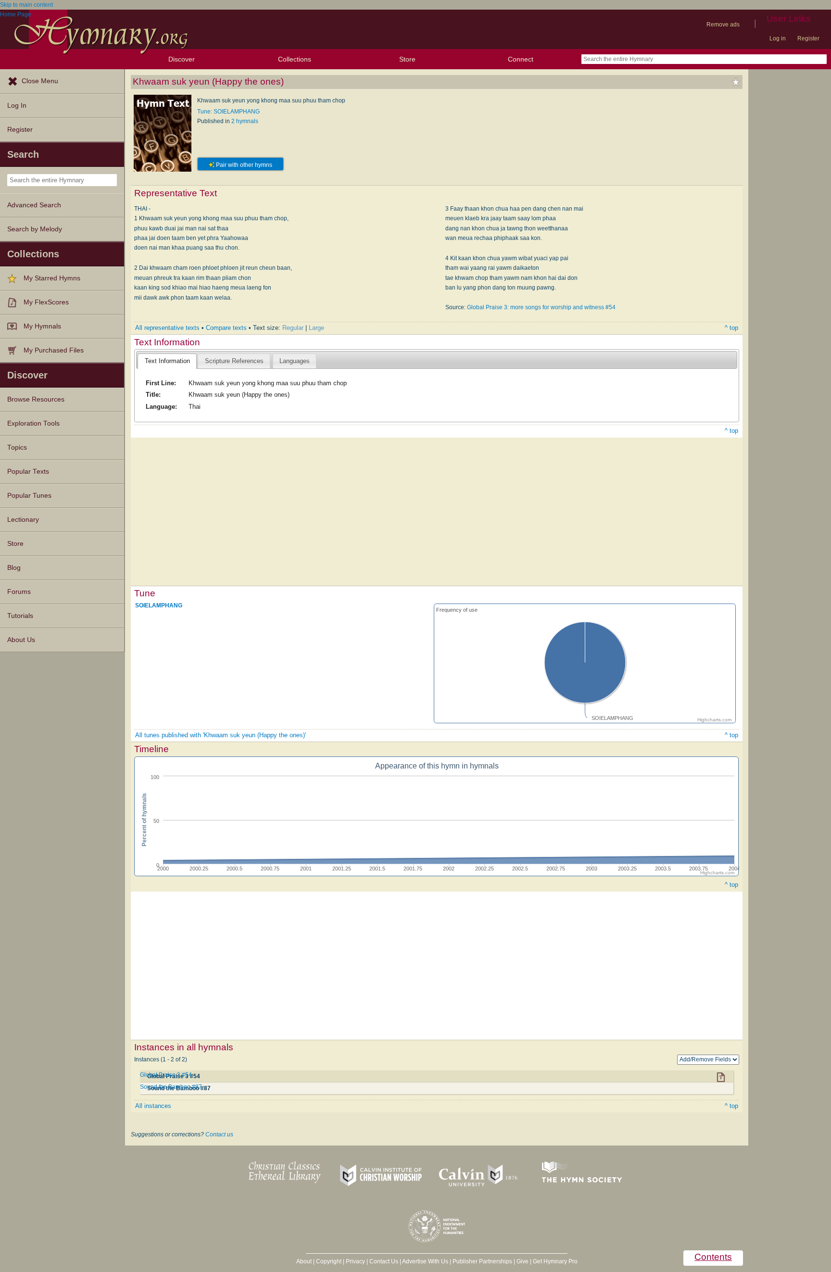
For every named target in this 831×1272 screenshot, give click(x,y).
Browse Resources (35, 399)
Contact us (219, 1134)
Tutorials (20, 615)
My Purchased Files (54, 350)
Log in (777, 38)
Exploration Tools (33, 423)
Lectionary (23, 519)
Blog (14, 567)
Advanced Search (34, 205)
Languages (294, 361)
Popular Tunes (29, 495)
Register (808, 38)
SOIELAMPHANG (158, 605)
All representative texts (167, 327)
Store (407, 59)
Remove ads (723, 24)
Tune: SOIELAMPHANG (228, 111)
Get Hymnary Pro (555, 1261)
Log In (16, 105)
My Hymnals (42, 326)
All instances (153, 1105)
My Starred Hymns (52, 278)
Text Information (167, 361)
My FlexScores (46, 302)
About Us (21, 639)
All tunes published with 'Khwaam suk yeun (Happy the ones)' (220, 735)
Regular (292, 327)
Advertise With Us (425, 1261)
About (304, 1261)
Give (522, 1261)
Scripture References (234, 361)
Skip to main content (26, 4)
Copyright (328, 1261)
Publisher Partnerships (482, 1261)
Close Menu (40, 81)
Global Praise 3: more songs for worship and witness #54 (541, 307)
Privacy (355, 1261)
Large (316, 327)
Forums (19, 591)
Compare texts (226, 327)
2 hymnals (244, 121)
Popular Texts (28, 471)
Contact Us (383, 1261)
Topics (17, 447)
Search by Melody (34, 229)
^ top (731, 327)
